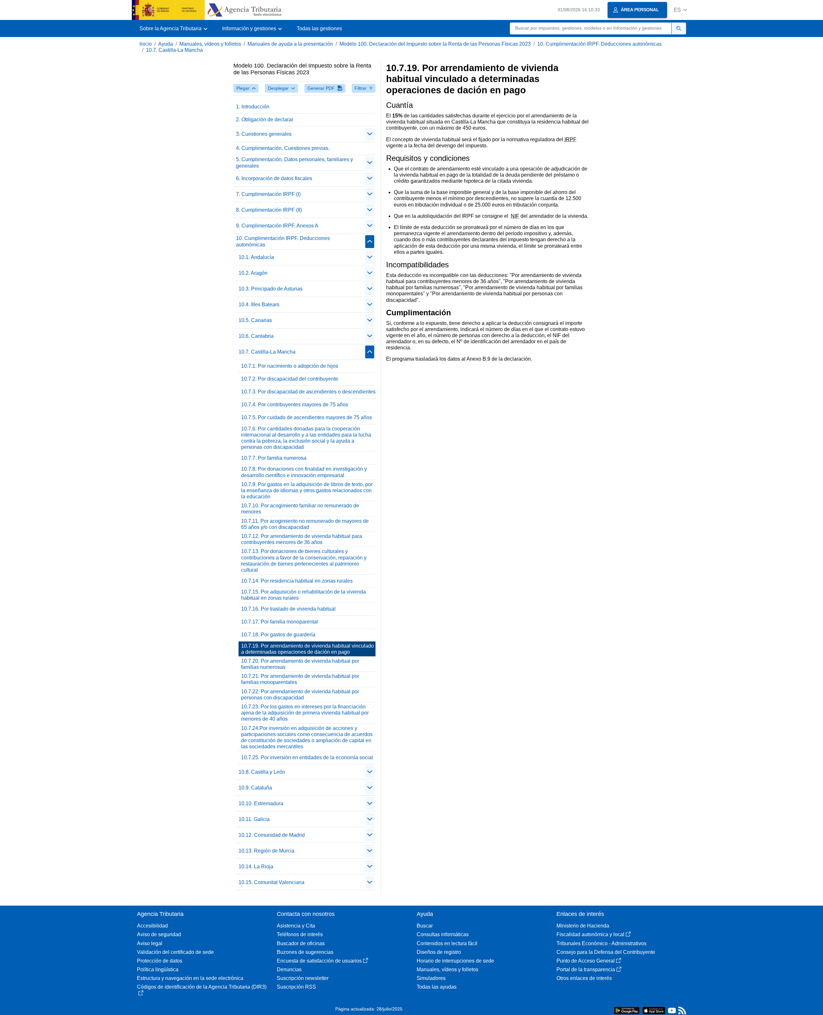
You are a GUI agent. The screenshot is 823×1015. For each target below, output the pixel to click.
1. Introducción (252, 106)
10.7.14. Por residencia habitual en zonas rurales (297, 581)
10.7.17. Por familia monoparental (279, 621)
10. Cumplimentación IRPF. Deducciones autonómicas (599, 44)
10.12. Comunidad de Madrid (272, 835)
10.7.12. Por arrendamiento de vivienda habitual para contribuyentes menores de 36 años (301, 539)
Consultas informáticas (443, 934)
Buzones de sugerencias (305, 952)
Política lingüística (157, 969)
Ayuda (165, 44)
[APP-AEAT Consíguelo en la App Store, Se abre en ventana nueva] (653, 1010)
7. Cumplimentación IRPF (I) (268, 194)
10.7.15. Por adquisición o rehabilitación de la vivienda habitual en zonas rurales (303, 595)
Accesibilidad (152, 925)
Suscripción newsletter (303, 978)
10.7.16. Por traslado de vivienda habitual (288, 609)
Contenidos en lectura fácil (447, 943)
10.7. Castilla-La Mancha (174, 50)
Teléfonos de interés (300, 934)
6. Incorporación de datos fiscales (274, 178)
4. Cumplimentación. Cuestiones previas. (283, 148)
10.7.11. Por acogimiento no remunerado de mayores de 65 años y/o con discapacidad (305, 524)
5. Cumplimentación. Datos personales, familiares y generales (294, 162)
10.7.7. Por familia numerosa (273, 458)
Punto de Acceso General (585, 961)
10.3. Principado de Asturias (271, 288)
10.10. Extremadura (261, 803)
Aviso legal (149, 943)
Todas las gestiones (319, 28)
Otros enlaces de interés (584, 978)
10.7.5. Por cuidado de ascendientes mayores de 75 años (306, 417)
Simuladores (431, 978)
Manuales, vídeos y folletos (210, 44)
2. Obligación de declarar (264, 119)
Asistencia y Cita (296, 925)
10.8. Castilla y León (262, 772)
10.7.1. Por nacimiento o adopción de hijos (289, 366)
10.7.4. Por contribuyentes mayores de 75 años (294, 404)
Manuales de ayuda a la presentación (290, 44)
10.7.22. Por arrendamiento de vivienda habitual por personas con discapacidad (300, 694)
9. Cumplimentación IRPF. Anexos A (277, 225)
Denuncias (289, 969)
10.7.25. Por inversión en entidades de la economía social (307, 757)
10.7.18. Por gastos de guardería (278, 634)
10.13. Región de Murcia (266, 851)
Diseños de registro (439, 952)
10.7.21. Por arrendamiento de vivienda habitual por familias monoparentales (300, 679)
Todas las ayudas (437, 987)
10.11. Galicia (254, 819)
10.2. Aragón (253, 273)
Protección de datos (159, 961)
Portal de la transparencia (585, 969)
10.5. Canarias (255, 320)
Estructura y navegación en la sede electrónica (190, 978)
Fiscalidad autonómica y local (590, 934)
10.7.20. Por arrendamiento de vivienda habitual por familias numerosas (300, 664)
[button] (680, 10)
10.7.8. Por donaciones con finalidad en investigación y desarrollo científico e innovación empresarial (304, 472)
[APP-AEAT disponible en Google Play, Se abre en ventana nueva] (627, 1010)
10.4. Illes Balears (259, 304)
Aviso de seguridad (159, 934)
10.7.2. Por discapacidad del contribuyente (289, 379)
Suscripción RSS (296, 987)
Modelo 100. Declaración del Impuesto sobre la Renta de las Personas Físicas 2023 (435, 44)
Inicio (146, 44)
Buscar (425, 925)
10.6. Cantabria (256, 336)
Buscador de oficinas (301, 943)
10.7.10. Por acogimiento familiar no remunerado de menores (300, 508)
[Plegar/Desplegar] (369, 134)
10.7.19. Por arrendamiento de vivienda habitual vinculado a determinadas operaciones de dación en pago (307, 649)
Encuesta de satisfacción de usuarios (319, 961)
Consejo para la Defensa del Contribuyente (605, 952)
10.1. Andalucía (256, 257)
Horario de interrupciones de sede (455, 961)
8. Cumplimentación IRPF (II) (269, 210)
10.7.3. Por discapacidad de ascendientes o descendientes (308, 391)
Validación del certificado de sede (175, 952)
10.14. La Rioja (256, 866)
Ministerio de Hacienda (582, 925)
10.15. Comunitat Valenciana (271, 882)
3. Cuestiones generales (264, 134)
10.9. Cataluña (255, 787)
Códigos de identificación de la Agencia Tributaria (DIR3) (202, 987)
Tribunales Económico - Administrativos (601, 943)
